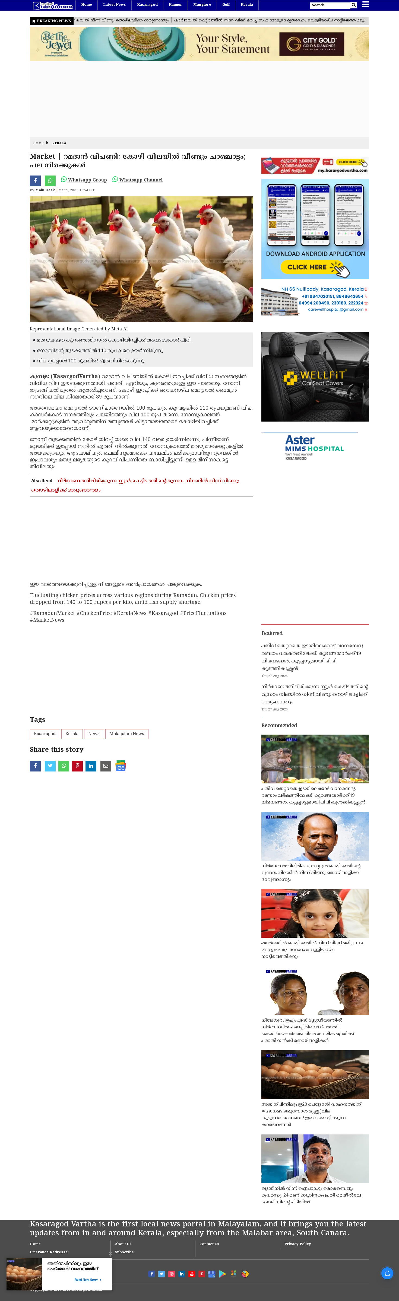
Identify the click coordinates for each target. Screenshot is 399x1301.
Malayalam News (127, 734)
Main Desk (45, 190)
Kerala (247, 5)
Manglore (202, 5)
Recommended (279, 726)
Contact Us (209, 1244)
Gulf (226, 5)
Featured (272, 633)
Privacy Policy (297, 1244)
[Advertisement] (193, 99)
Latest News (114, 5)
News (94, 734)
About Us (123, 1244)
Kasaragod (147, 5)
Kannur (175, 5)
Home (86, 5)
